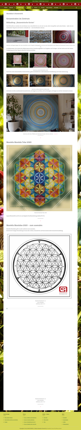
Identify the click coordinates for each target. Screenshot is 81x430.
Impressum (65, 419)
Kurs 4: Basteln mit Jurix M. (30, 424)
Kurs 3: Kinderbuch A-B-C (30, 422)
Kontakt (56, 7)
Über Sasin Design (9, 417)
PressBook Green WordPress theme (54, 428)
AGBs (64, 422)
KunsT (29, 7)
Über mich (46, 419)
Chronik (45, 417)
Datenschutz (66, 424)
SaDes (5, 7)
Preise (42, 7)
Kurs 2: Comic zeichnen (29, 419)
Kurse (35, 7)
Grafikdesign (20, 7)
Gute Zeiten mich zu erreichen (11, 419)
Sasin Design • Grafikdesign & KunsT (40, 1)
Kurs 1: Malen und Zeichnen (30, 417)
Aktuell (11, 7)
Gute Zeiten (49, 7)
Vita (44, 422)
